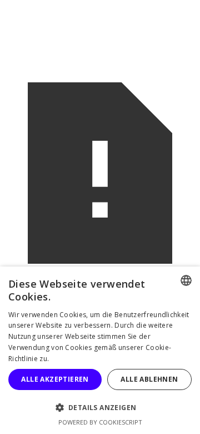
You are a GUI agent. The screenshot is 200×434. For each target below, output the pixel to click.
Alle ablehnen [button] (149, 379)
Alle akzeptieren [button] (54, 379)
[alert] (100, 350)
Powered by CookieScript (100, 422)
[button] (100, 407)
